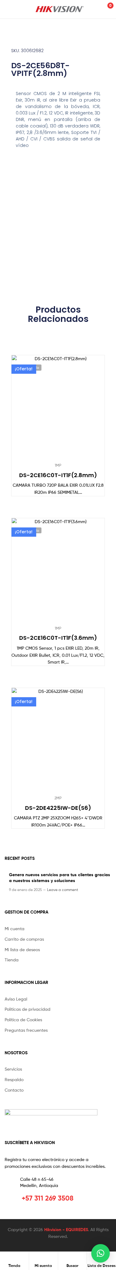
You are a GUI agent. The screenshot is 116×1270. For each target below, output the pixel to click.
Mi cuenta (14, 928)
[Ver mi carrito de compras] (104, 9)
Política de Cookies (23, 1019)
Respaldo (14, 1079)
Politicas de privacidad (27, 1009)
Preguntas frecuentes (26, 1030)
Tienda (12, 959)
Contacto (14, 1090)
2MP (58, 798)
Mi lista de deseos (22, 949)
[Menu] (11, 9)
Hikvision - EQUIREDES (66, 1229)
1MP (58, 465)
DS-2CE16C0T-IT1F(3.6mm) (58, 638)
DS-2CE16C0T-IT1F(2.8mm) (58, 475)
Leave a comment (62, 889)
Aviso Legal (16, 998)
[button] (100, 1253)
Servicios (13, 1069)
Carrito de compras (24, 939)
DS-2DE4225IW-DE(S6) (58, 808)
